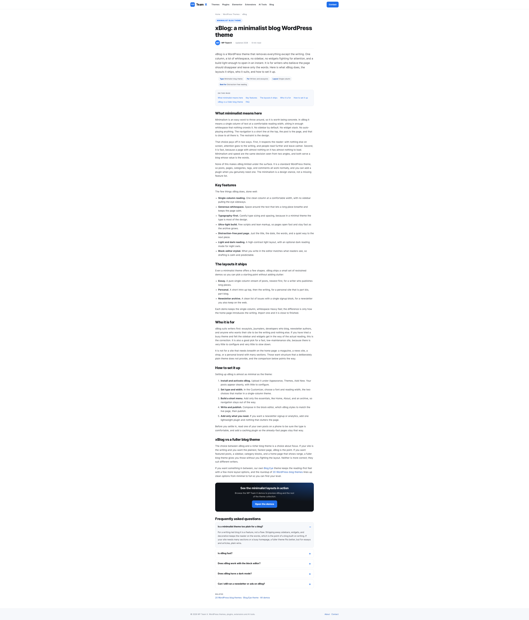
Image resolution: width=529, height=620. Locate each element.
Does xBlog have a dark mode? (235, 573)
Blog (271, 4)
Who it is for (285, 98)
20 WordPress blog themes (288, 472)
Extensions (250, 4)
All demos (265, 597)
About (327, 614)
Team (199, 4)
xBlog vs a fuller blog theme (230, 102)
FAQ (247, 102)
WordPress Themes (231, 14)
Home (217, 14)
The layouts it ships (268, 98)
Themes (215, 4)
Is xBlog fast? (225, 553)
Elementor (237, 4)
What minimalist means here (230, 98)
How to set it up (301, 98)
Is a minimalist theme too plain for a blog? (240, 526)
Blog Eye (268, 468)
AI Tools (263, 4)
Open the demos (264, 504)
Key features (251, 98)
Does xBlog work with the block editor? (239, 563)
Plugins (225, 4)
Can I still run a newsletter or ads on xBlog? (241, 583)
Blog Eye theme (251, 597)
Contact (332, 4)
